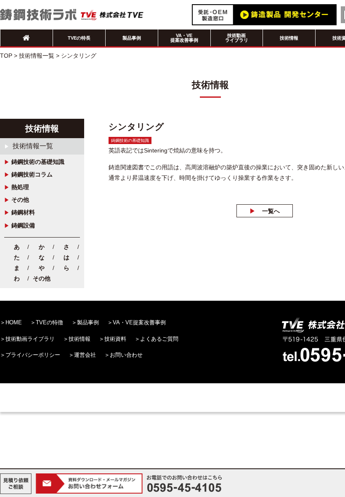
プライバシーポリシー (32, 355)
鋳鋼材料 (23, 212)
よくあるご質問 (159, 339)
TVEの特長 (79, 37)
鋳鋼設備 (23, 225)
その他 (20, 199)
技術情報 (289, 37)
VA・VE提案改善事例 (184, 38)
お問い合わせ (126, 355)
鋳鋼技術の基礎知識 (37, 161)
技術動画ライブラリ (236, 38)
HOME (13, 322)
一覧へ (271, 211)
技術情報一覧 (33, 146)
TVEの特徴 (49, 322)
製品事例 (131, 37)
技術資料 (115, 339)
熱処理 (20, 187)
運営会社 (85, 355)
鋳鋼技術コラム (32, 174)
